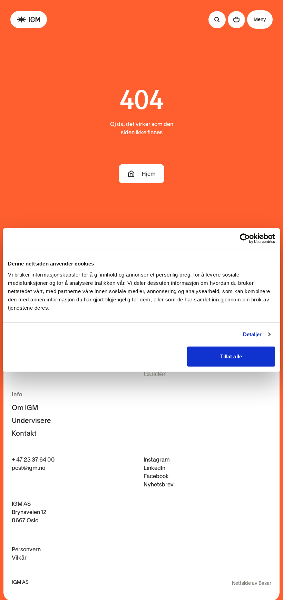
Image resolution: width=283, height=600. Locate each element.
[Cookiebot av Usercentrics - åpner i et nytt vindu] (245, 238)
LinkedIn (154, 467)
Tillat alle (231, 356)
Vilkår (19, 557)
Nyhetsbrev (159, 484)
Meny (260, 19)
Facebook (156, 476)
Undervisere (31, 420)
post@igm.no (28, 467)
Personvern (26, 549)
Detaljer (252, 334)
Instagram (157, 459)
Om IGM (25, 407)
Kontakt (24, 433)
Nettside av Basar (251, 583)
